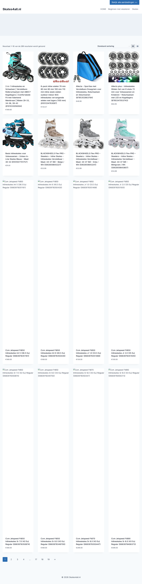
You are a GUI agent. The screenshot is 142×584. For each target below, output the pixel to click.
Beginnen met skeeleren (119, 9)
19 (48, 559)
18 (42, 559)
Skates (135, 9)
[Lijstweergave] (137, 46)
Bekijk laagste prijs (50, 113)
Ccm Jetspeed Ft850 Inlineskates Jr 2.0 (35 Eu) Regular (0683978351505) (123, 353)
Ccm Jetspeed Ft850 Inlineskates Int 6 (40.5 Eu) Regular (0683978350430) (53, 353)
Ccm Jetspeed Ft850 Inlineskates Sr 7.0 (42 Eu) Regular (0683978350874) (17, 541)
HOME (103, 9)
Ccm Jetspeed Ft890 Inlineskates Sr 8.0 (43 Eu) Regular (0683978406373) (123, 541)
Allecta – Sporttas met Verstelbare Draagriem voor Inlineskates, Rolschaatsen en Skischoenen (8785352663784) (88, 92)
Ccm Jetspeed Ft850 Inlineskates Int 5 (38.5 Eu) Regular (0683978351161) (17, 353)
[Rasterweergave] (133, 46)
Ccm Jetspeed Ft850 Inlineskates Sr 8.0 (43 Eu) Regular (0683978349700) (53, 541)
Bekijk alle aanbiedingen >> (124, 2)
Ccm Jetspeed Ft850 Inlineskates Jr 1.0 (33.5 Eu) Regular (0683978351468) (88, 353)
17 (36, 559)
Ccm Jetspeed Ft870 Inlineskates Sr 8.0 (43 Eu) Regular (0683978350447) (88, 541)
